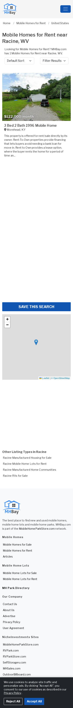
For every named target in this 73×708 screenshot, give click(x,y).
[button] (36, 342)
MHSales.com (12, 668)
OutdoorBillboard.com (17, 674)
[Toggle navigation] (65, 9)
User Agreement (13, 628)
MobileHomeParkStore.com (37, 528)
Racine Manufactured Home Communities (29, 469)
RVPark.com (11, 650)
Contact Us (10, 604)
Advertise (9, 616)
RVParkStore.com (14, 656)
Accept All (34, 701)
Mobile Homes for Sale (17, 544)
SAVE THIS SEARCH (36, 306)
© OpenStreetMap (60, 378)
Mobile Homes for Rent (17, 550)
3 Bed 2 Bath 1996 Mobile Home (30, 125)
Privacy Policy (11, 622)
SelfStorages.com (14, 662)
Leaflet (45, 378)
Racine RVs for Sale (15, 475)
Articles (8, 556)
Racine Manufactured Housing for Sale (27, 457)
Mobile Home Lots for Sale (20, 573)
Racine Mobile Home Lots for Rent (25, 463)
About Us (8, 610)
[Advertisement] (36, 261)
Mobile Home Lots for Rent (20, 579)
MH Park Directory (16, 588)
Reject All (13, 701)
